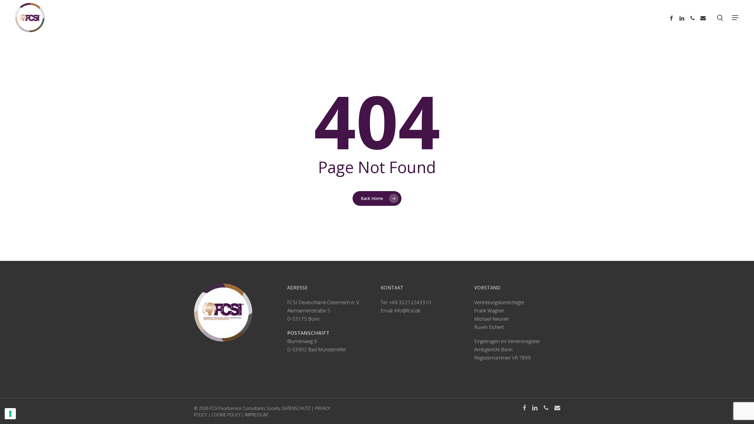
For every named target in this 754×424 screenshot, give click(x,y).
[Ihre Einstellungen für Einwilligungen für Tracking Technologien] (10, 413)
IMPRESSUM (256, 415)
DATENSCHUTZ (296, 408)
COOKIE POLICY (226, 415)
